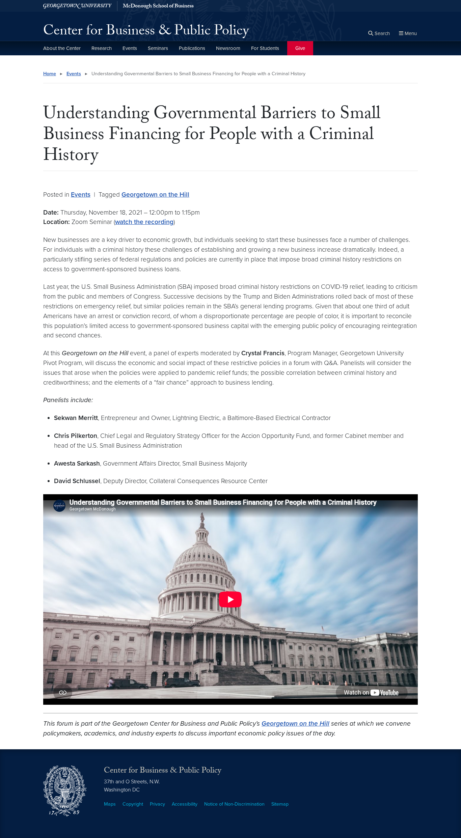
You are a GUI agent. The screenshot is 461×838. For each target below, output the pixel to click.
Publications (192, 48)
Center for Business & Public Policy (146, 32)
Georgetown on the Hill (155, 194)
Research (101, 48)
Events (130, 48)
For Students (265, 48)
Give (300, 48)
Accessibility (184, 804)
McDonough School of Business (158, 7)
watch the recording (144, 222)
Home (49, 74)
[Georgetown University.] (77, 6)
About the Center (62, 48)
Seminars (158, 48)
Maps (110, 804)
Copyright (133, 804)
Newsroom (228, 48)
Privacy (157, 804)
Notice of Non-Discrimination (234, 804)
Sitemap (280, 804)
